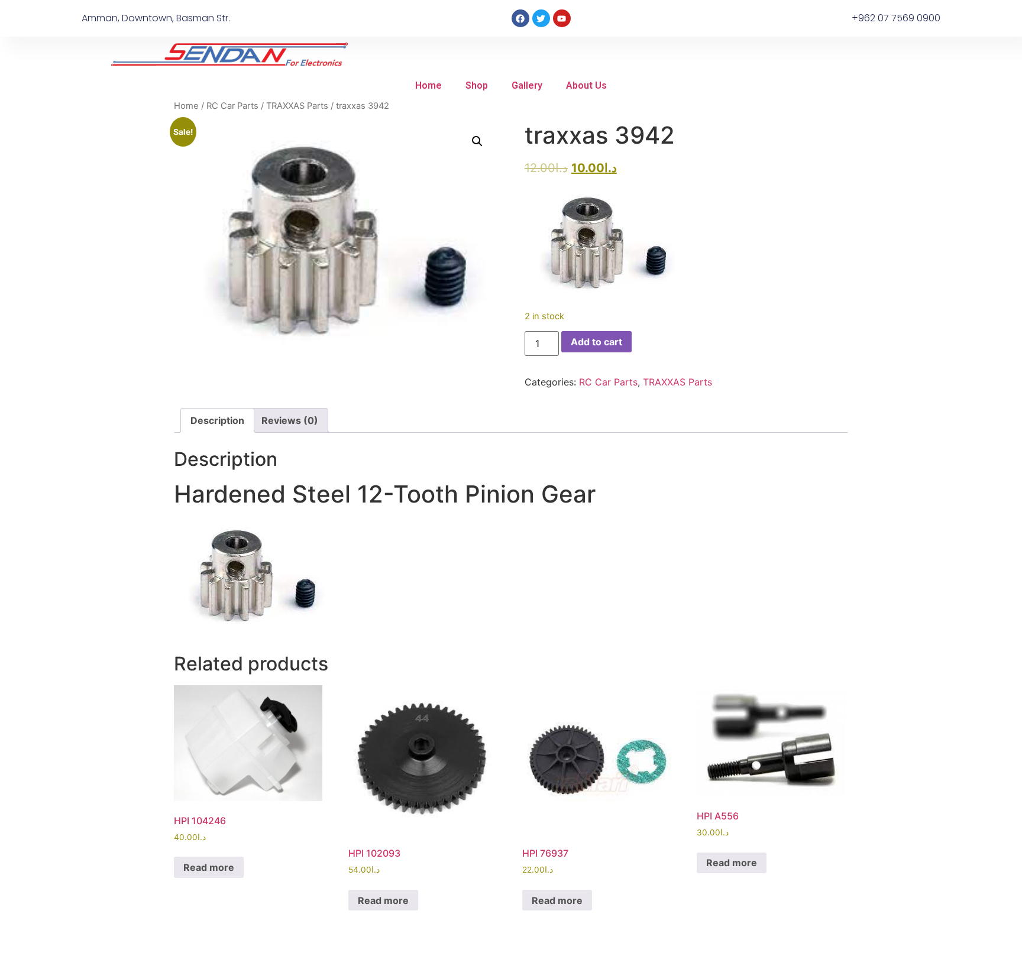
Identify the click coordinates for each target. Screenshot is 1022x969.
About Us (586, 85)
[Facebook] (520, 18)
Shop (476, 85)
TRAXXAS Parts (297, 106)
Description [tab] (217, 420)
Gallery (527, 85)
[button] (477, 141)
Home (428, 85)
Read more (208, 867)
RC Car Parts (232, 106)
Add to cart (596, 342)
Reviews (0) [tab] (289, 420)
